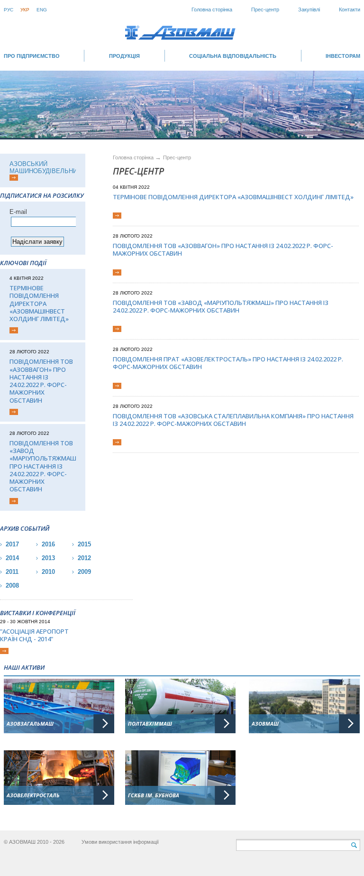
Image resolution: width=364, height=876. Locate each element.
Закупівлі (309, 9)
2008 (12, 585)
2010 (48, 571)
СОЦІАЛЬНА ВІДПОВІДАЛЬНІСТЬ (232, 56)
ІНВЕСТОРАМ (343, 56)
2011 (12, 571)
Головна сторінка (211, 9)
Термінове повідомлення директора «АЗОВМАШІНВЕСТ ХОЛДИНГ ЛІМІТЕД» (39, 303)
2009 (84, 571)
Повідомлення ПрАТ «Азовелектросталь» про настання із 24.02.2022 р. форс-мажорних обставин (228, 363)
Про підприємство (32, 56)
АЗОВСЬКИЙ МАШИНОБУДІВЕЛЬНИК (45, 167)
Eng (41, 9)
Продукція (124, 56)
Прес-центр (265, 9)
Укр (24, 9)
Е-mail (18, 211)
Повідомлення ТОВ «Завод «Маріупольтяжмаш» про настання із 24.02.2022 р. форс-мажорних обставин (42, 466)
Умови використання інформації (120, 842)
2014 (12, 558)
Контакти (349, 9)
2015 (84, 544)
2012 (84, 558)
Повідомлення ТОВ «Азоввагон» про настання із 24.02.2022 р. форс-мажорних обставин (41, 381)
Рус (8, 9)
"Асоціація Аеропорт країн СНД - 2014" (34, 635)
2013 (48, 558)
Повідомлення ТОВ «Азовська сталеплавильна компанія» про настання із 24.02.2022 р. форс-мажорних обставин (233, 420)
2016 (48, 544)
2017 (12, 544)
